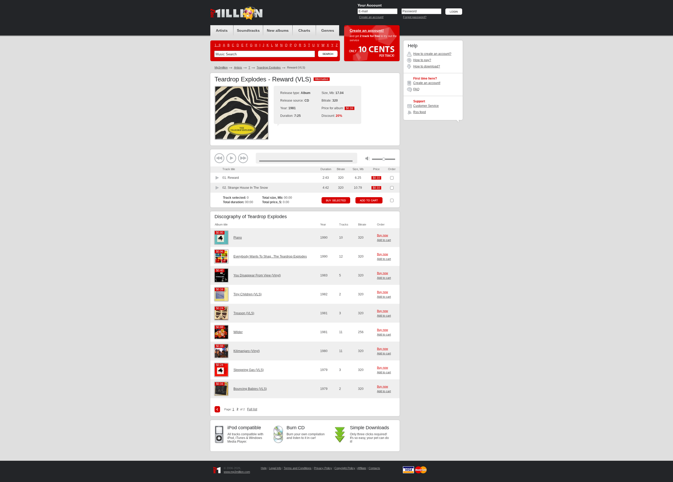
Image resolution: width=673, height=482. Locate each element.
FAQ (416, 89)
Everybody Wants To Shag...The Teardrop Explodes (270, 256)
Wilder (238, 332)
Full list (252, 409)
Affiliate (361, 468)
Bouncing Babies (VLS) (250, 389)
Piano (237, 237)
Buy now (382, 235)
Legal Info (275, 468)
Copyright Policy (344, 468)
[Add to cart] (369, 200)
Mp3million (221, 67)
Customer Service (426, 106)
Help (264, 468)
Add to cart (384, 240)
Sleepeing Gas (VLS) (248, 370)
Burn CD (296, 427)
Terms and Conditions (298, 468)
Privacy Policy (323, 468)
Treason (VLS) (243, 313)
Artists (238, 67)
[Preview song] (217, 178)
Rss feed (419, 112)
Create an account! (371, 17)
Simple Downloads (369, 427)
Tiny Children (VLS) (247, 294)
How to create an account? (432, 54)
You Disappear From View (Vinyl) (257, 275)
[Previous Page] (217, 409)
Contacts (374, 468)
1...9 (218, 45)
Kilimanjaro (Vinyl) (246, 351)
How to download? (426, 66)
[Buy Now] (336, 200)
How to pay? (422, 60)
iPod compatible (244, 427)
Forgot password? (414, 17)
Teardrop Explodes (269, 67)
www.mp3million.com (237, 471)
